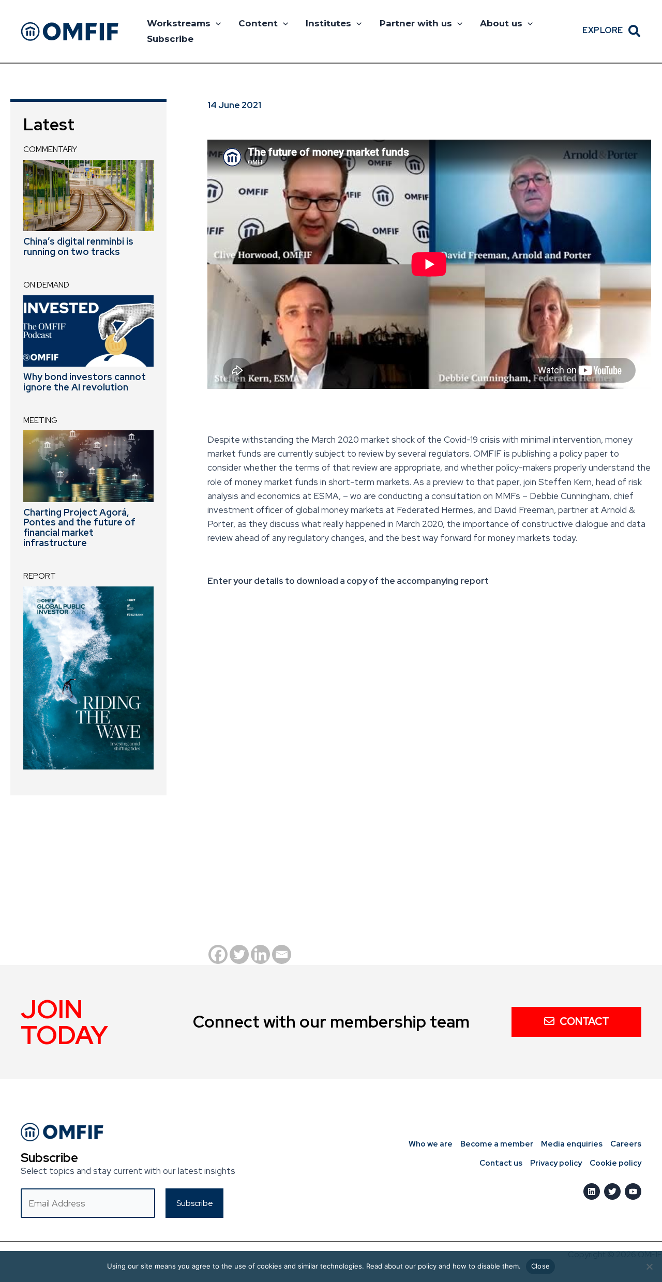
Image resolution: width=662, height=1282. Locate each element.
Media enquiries (572, 1144)
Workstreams (178, 23)
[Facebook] (218, 954)
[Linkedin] (260, 954)
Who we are (431, 1144)
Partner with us (416, 23)
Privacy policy (556, 1163)
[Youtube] (633, 1191)
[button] (215, 23)
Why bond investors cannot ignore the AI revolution (84, 382)
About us (501, 23)
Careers (625, 1144)
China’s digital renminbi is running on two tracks (78, 246)
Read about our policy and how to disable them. (443, 1266)
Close (540, 1266)
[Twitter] (239, 954)
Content (258, 23)
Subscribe (170, 39)
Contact (584, 1021)
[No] (649, 1266)
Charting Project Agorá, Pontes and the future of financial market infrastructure (79, 527)
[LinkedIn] (591, 1191)
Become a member (496, 1144)
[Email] (281, 954)
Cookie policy (615, 1163)
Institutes (328, 23)
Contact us (500, 1163)
